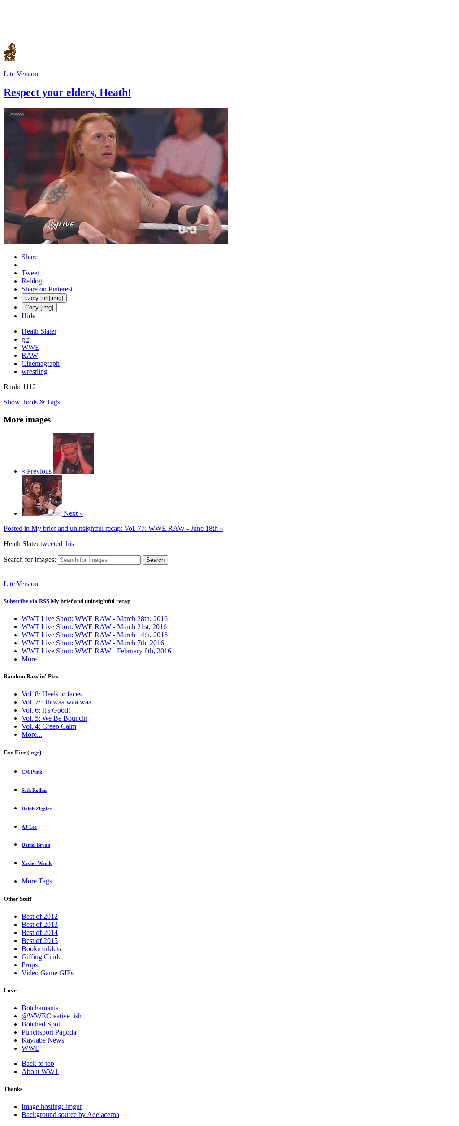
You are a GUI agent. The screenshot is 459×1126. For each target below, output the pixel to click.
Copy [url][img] (44, 298)
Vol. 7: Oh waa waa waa (56, 702)
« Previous (37, 471)
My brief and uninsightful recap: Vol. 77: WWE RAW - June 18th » (113, 528)
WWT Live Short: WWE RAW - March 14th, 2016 (95, 635)
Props (30, 965)
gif (25, 339)
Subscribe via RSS (26, 601)
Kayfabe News (43, 1040)
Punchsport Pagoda (49, 1032)
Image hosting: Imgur (52, 1106)
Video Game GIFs (48, 973)
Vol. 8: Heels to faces (52, 694)
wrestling (35, 371)
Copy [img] (39, 307)
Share (30, 257)
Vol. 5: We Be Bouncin (54, 718)
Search (155, 559)
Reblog (32, 281)
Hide (28, 316)
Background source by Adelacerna (70, 1114)
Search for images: (30, 559)
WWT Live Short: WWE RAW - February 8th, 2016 (96, 651)
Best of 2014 (40, 932)
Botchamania (40, 1008)
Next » (72, 513)
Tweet (30, 273)
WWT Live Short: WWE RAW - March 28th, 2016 (95, 618)
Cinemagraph (41, 363)
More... (32, 659)
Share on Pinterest (47, 289)
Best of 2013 (40, 924)
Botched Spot (41, 1024)
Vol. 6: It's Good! (46, 710)
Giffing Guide (41, 957)
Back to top (38, 1063)
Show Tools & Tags (32, 402)
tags (34, 752)
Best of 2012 (40, 916)
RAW (30, 355)
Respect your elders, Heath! (67, 92)
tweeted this (57, 544)
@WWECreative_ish (52, 1016)
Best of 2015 (40, 940)
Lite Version (21, 74)
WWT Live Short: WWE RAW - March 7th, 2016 (93, 643)
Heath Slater (39, 331)
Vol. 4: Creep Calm (49, 726)
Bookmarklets (41, 948)
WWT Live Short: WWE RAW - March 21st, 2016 (94, 626)
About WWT (40, 1071)
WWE (30, 347)
